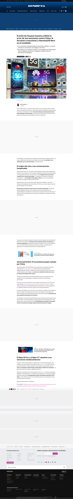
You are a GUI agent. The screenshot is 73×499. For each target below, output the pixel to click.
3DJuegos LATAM (19, 489)
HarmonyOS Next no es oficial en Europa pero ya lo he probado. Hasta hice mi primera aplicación (44, 255)
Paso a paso (9, 453)
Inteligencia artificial (30, 453)
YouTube (34, 28)
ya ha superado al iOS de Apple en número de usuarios (36, 284)
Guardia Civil (40, 28)
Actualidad (23, 389)
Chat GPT (16, 446)
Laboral (18, 457)
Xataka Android (37, 252)
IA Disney (21, 446)
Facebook (63, 11)
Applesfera (9, 479)
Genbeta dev (29, 455)
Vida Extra (17, 478)
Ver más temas (10, 462)
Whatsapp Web (50, 28)
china (30, 389)
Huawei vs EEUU (36, 389)
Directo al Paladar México (36, 490)
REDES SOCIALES (33, 11)
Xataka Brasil (9, 490)
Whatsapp (55, 28)
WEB (48, 11)
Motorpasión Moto (45, 478)
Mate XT (42, 372)
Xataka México (9, 489)
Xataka (8, 476)
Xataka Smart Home (10, 481)
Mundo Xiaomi (9, 482)
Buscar (64, 467)
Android (44, 28)
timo (28, 457)
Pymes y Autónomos (61, 478)
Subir (63, 471)
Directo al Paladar (36, 476)
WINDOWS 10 (42, 11)
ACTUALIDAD (12, 11)
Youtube (46, 462)
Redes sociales (9, 457)
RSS (50, 462)
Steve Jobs (27, 28)
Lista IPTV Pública (54, 446)
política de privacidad (51, 455)
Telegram (65, 11)
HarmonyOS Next (27, 268)
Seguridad (19, 455)
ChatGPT (16, 28)
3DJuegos (17, 476)
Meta (31, 28)
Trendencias (53, 476)
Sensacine (26, 476)
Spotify (60, 28)
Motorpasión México (44, 490)
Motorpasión (44, 476)
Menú (9, 7)
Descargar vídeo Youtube (36, 446)
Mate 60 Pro (42, 364)
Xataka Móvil (9, 478)
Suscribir (55, 453)
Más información (44, 497)
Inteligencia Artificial (30, 459)
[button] (24, 104)
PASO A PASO (53, 11)
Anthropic (21, 28)
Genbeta (36, 6)
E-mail (30, 56)
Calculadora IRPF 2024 (46, 446)
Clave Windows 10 (27, 446)
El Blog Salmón (61, 476)
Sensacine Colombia (26, 491)
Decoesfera (53, 478)
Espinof (25, 478)
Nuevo (63, 7)
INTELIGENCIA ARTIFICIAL (22, 11)
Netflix (8, 459)
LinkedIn (55, 462)
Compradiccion (53, 479)
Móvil (27, 389)
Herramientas (9, 455)
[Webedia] (10, 471)
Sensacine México (27, 489)
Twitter (59, 11)
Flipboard (61, 11)
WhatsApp (19, 459)
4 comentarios (20, 56)
